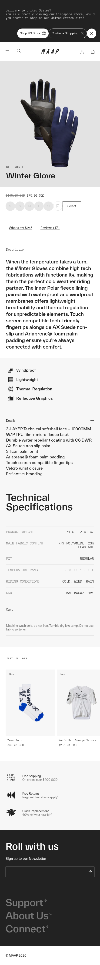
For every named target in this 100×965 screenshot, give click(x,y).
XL (48, 206)
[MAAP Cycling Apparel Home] (50, 52)
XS (10, 206)
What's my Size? (20, 228)
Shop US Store (30, 33)
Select (72, 206)
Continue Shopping (65, 33)
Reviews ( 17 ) (50, 228)
